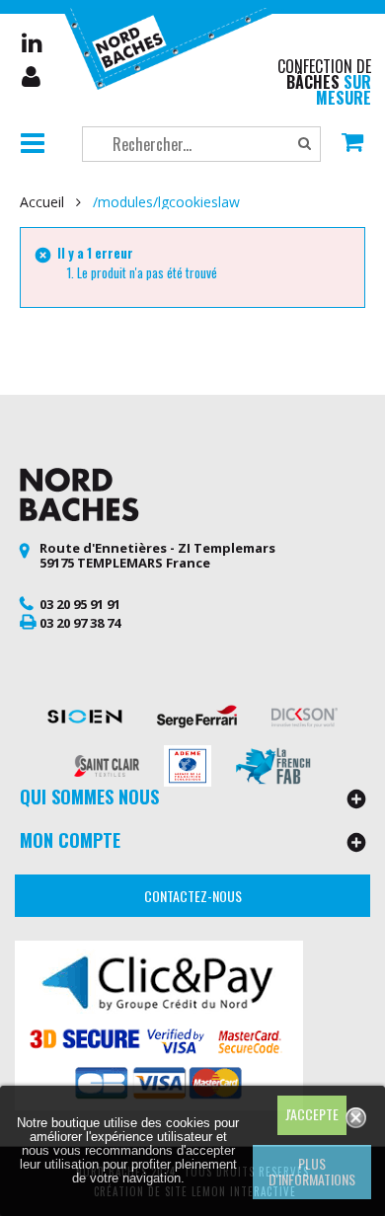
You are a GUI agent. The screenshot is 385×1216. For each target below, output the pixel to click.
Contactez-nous (193, 895)
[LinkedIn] (32, 42)
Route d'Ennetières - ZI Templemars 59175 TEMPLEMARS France (157, 555)
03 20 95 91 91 (79, 604)
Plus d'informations (312, 1171)
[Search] (304, 144)
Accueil (42, 202)
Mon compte (32, 77)
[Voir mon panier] (352, 143)
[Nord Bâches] (173, 46)
